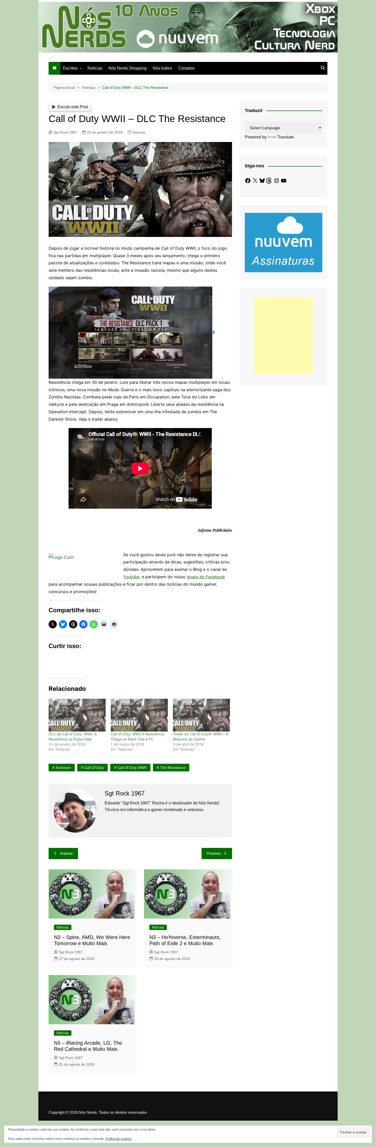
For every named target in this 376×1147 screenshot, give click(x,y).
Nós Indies (162, 68)
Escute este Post (73, 107)
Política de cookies (118, 1139)
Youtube (131, 576)
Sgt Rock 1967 (65, 132)
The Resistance (172, 768)
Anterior (66, 853)
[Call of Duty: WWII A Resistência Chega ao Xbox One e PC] (139, 715)
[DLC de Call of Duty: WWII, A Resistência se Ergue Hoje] (77, 715)
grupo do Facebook (206, 576)
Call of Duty (94, 768)
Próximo (214, 853)
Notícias (94, 68)
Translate (285, 137)
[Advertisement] (283, 335)
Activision (63, 768)
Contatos (186, 68)
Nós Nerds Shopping (127, 68)
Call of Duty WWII (132, 768)
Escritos (70, 68)
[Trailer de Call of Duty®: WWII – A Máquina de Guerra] (201, 715)
